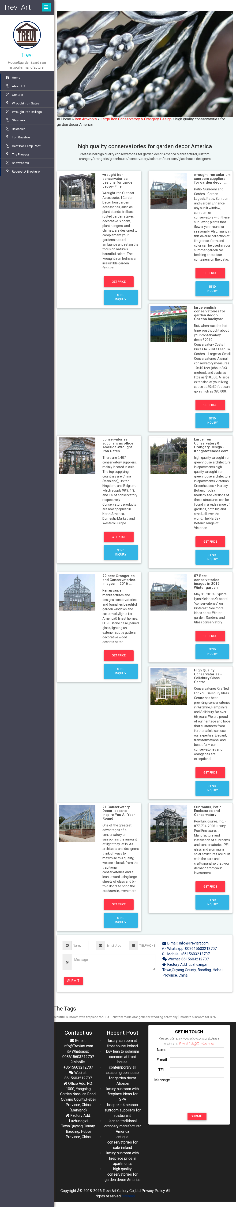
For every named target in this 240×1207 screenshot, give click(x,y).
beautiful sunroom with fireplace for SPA (81, 1017)
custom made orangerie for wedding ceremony (144, 1017)
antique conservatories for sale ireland (122, 1142)
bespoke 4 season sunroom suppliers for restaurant (122, 1110)
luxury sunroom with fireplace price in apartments (122, 1158)
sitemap (128, 1196)
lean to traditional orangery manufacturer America (122, 1126)
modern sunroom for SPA (198, 1017)
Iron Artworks (86, 119)
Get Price (119, 281)
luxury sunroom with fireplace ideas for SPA (122, 1094)
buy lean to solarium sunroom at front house (122, 1056)
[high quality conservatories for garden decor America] (77, 191)
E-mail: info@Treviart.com (187, 943)
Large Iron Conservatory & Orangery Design (136, 119)
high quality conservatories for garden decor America (122, 1174)
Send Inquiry (120, 297)
